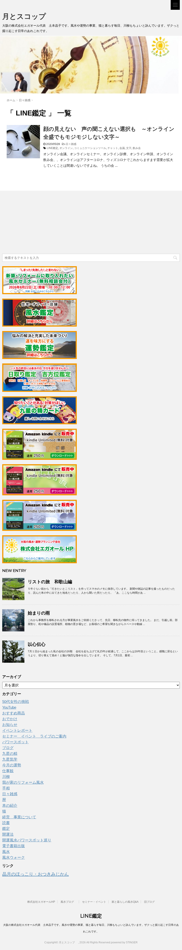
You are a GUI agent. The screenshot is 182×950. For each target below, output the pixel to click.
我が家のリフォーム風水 (23, 782)
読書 (6, 823)
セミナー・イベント (94, 901)
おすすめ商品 (13, 713)
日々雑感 (71, 144)
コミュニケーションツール (90, 148)
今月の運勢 (11, 765)
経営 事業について (19, 817)
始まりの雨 (39, 613)
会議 (122, 148)
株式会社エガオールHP (41, 901)
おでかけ (9, 719)
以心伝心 (37, 644)
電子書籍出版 (13, 846)
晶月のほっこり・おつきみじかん (35, 874)
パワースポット (15, 742)
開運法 (8, 834)
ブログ (8, 748)
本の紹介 (9, 805)
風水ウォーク (13, 857)
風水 (6, 852)
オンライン (66, 148)
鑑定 (6, 829)
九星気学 (9, 759)
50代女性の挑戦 (15, 702)
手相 (6, 788)
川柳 (6, 777)
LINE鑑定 (52, 148)
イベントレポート (17, 730)
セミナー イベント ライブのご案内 (34, 736)
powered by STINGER (124, 942)
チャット (112, 148)
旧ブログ (149, 901)
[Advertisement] (35, 223)
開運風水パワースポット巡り (26, 840)
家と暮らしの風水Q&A (125, 901)
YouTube (9, 707)
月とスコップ (27, 16)
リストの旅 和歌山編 (50, 581)
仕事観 (8, 771)
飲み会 (137, 148)
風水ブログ (69, 901)
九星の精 (9, 754)
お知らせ (9, 725)
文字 (128, 148)
